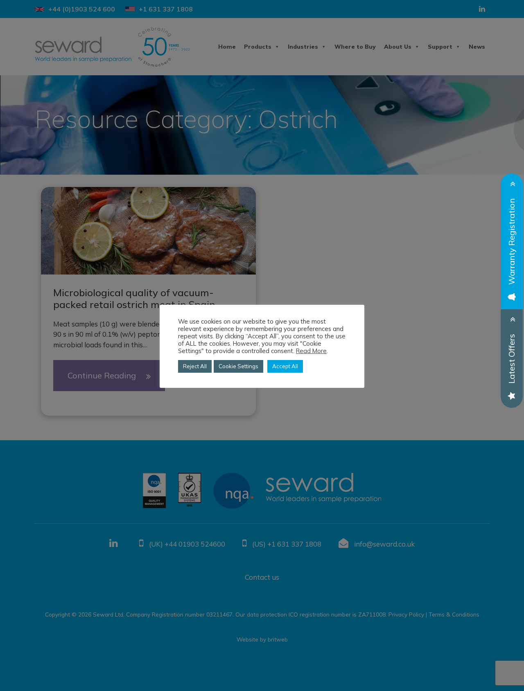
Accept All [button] (285, 366)
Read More (311, 351)
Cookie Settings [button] (238, 366)
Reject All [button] (195, 366)
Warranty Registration (511, 241)
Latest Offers (511, 359)
